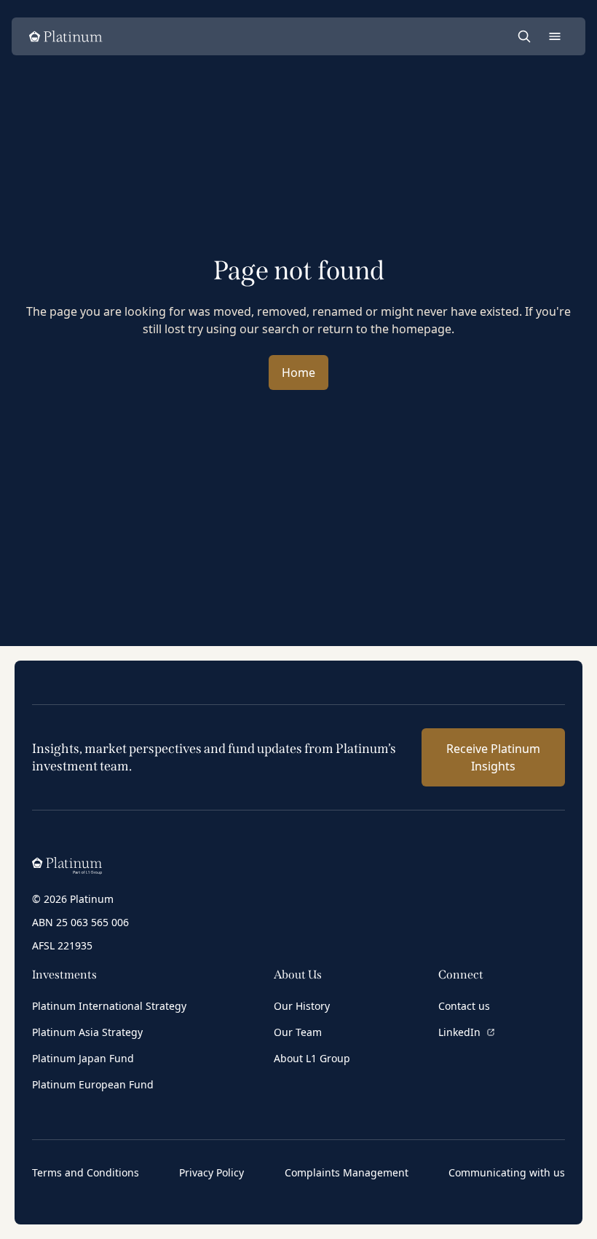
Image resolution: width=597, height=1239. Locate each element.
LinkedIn (459, 1032)
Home (298, 372)
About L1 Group (312, 1058)
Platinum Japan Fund (83, 1058)
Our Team (298, 1032)
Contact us (464, 1006)
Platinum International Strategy (109, 1006)
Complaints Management (346, 1172)
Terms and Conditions (85, 1172)
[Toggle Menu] (555, 36)
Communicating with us (506, 1172)
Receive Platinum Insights (493, 757)
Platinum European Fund (93, 1084)
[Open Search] (524, 36)
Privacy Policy (211, 1172)
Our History (302, 1006)
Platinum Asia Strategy (87, 1032)
